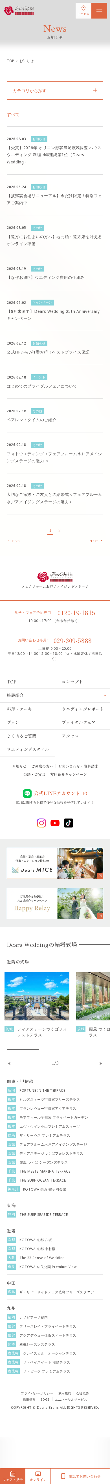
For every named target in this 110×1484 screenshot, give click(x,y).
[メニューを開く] (99, 11)
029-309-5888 (73, 640)
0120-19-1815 (76, 612)
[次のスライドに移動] (100, 1063)
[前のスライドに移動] (9, 1063)
